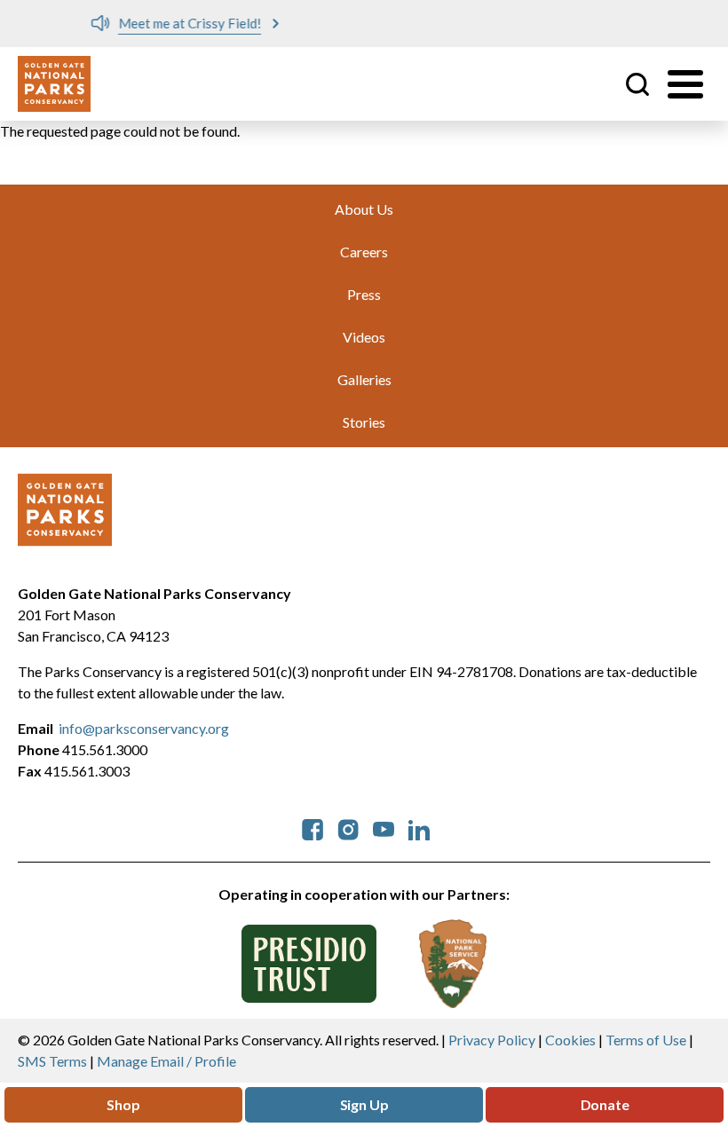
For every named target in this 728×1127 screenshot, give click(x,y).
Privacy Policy (491, 1039)
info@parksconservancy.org (144, 728)
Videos (364, 336)
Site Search (637, 84)
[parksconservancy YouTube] (383, 827)
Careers (364, 251)
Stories (364, 422)
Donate (605, 1104)
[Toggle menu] (685, 84)
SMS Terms (52, 1060)
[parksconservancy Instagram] (348, 827)
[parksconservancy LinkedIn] (419, 827)
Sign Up (364, 1104)
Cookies (570, 1039)
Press (364, 294)
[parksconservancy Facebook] (312, 827)
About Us (364, 209)
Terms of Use (645, 1039)
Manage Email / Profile (166, 1060)
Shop (123, 1104)
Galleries (364, 379)
